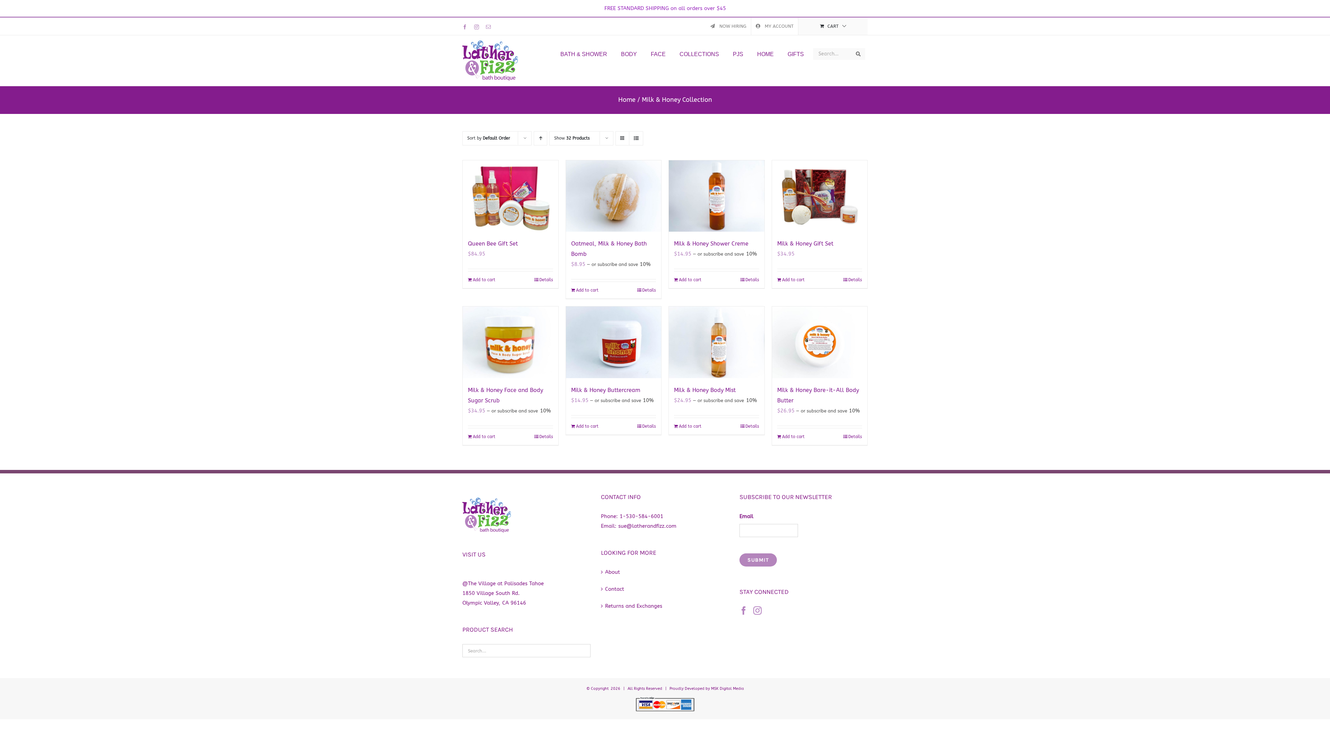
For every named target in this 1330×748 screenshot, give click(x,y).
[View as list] (636, 138)
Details (546, 279)
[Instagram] (757, 610)
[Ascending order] (540, 138)
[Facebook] (743, 610)
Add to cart (484, 279)
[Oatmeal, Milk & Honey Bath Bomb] (614, 196)
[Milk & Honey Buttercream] (614, 342)
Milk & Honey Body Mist (705, 390)
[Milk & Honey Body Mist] (716, 342)
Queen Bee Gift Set (493, 243)
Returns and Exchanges (633, 606)
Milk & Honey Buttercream (605, 390)
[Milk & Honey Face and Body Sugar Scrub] (510, 342)
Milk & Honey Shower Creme (711, 243)
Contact (614, 589)
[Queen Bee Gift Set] (510, 196)
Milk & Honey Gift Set (805, 243)
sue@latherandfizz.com (647, 526)
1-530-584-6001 (641, 516)
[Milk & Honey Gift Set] (820, 196)
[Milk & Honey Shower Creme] (716, 196)
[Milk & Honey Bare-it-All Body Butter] (820, 342)
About (612, 572)
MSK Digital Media (727, 688)
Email (746, 516)
